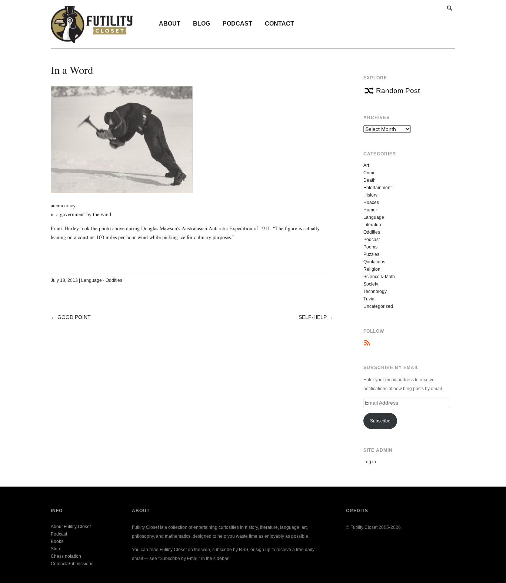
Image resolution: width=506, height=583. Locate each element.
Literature (373, 224)
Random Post (398, 91)
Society (370, 284)
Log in (369, 461)
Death (369, 180)
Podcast (237, 23)
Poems (370, 247)
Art (366, 165)
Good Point (74, 317)
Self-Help (313, 317)
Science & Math (379, 276)
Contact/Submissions (72, 563)
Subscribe (380, 421)
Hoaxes (371, 202)
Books (57, 541)
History (370, 195)
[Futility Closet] (92, 39)
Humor (370, 210)
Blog (201, 23)
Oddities (114, 280)
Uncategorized (378, 306)
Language (91, 280)
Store (56, 548)
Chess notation (66, 556)
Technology (375, 291)
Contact (279, 23)
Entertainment (377, 187)
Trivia (368, 299)
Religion (371, 269)
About (169, 23)
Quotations (374, 261)
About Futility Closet (71, 526)
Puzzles (371, 254)
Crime (369, 172)
